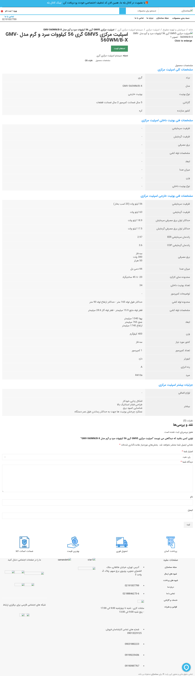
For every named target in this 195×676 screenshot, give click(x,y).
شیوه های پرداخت (170, 580)
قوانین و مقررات (170, 606)
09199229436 (132, 655)
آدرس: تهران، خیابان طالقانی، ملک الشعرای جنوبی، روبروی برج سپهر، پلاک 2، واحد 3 (122, 570)
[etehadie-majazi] (86, 576)
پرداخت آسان (170, 551)
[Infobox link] (97, 11)
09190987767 (132, 666)
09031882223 (132, 644)
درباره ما (170, 587)
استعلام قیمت (119, 48)
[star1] (91, 560)
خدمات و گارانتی (170, 600)
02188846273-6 (131, 594)
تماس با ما (170, 593)
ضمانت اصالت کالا (24, 551)
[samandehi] (64, 560)
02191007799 (132, 585)
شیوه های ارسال (170, 573)
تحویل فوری (122, 551)
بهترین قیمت (73, 551)
